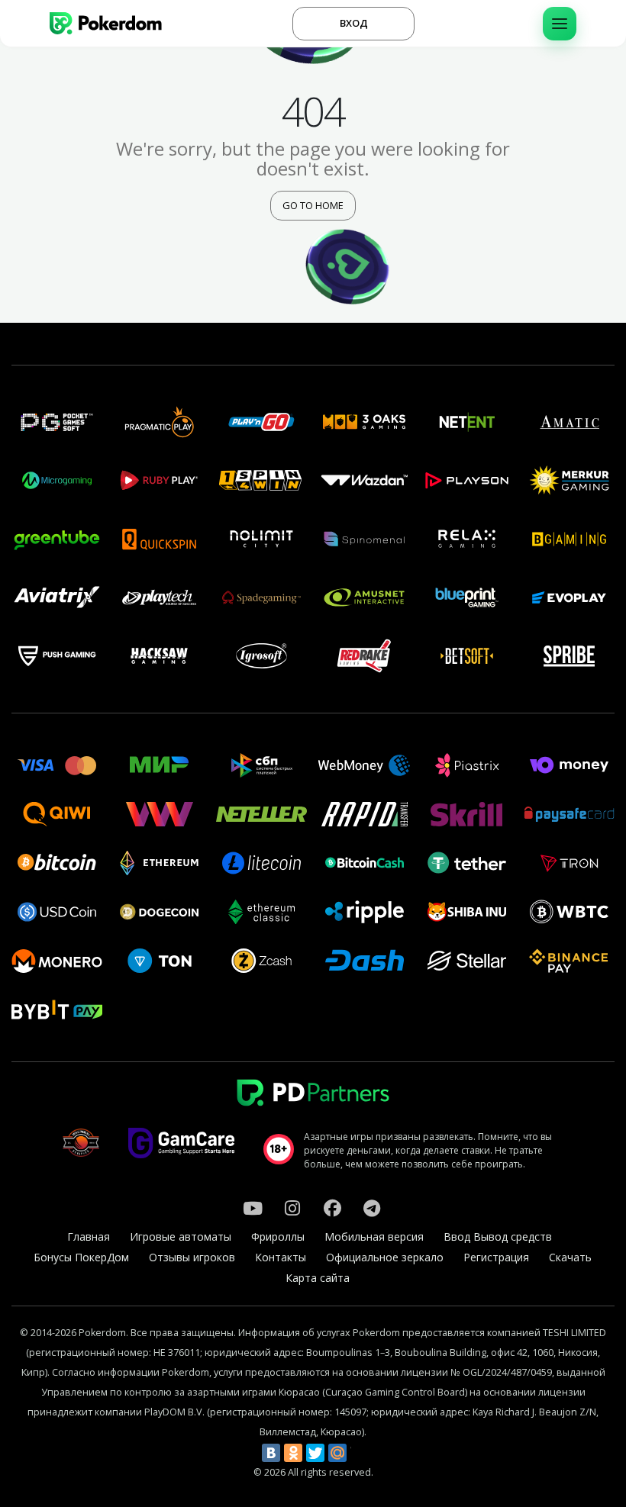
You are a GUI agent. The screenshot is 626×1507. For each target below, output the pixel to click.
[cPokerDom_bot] (372, 1208)
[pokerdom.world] (292, 1208)
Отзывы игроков (192, 1257)
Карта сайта (318, 1277)
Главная (88, 1236)
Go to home (313, 205)
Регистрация (496, 1257)
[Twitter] (315, 1453)
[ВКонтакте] (271, 1453)
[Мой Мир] (337, 1453)
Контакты (280, 1257)
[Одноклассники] (293, 1453)
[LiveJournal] (359, 1453)
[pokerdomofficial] (332, 1208)
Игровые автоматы (180, 1236)
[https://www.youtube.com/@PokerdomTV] (253, 1208)
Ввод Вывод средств (498, 1236)
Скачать (570, 1257)
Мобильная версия (374, 1236)
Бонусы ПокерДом (81, 1257)
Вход (354, 23)
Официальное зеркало (385, 1257)
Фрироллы (278, 1236)
